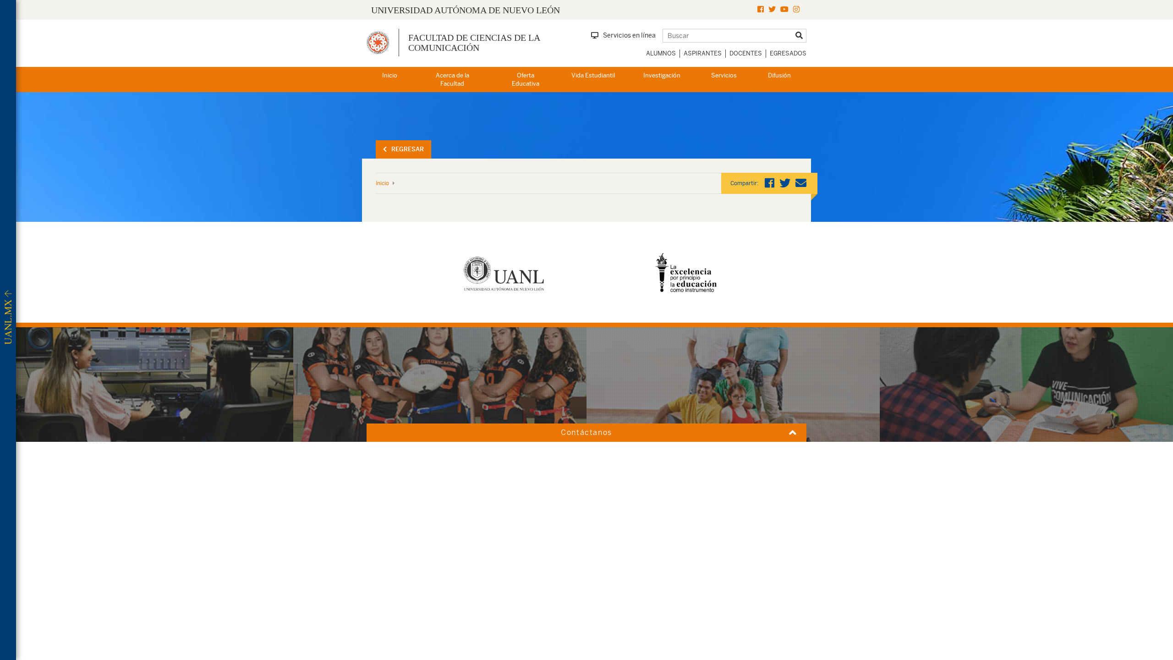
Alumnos (661, 53)
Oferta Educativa (525, 80)
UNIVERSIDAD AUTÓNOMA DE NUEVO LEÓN (465, 10)
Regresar (407, 149)
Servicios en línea (629, 35)
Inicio (389, 75)
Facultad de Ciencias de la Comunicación (474, 43)
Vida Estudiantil (593, 75)
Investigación (661, 75)
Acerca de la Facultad (452, 80)
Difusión (779, 75)
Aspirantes (703, 53)
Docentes (745, 53)
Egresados (788, 53)
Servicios (724, 75)
